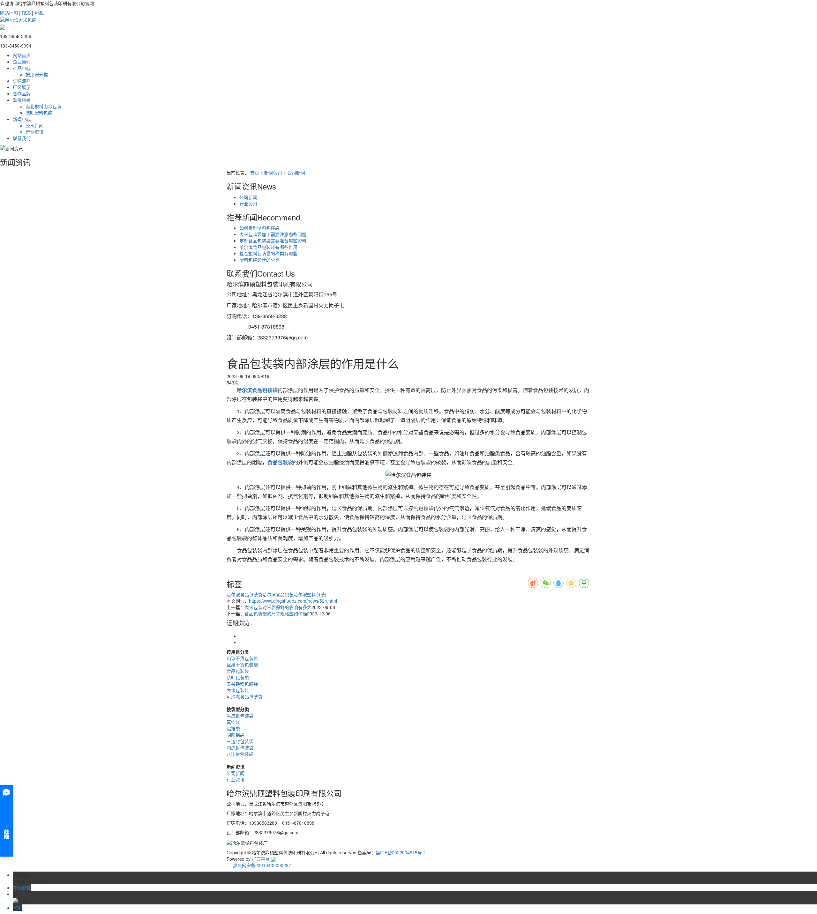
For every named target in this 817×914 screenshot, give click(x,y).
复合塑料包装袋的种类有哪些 (268, 253)
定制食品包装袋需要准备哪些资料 (272, 240)
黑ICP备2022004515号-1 (401, 852)
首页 (254, 172)
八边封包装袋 (240, 754)
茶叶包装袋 (238, 677)
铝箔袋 (233, 728)
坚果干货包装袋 (242, 664)
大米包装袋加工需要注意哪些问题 (272, 234)
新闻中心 (22, 119)
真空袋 (233, 722)
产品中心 (22, 68)
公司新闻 (34, 125)
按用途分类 (37, 74)
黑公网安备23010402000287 (261, 865)
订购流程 (22, 81)
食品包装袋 (238, 671)
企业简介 (22, 61)
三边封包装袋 (240, 741)
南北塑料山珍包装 (43, 106)
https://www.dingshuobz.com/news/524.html (293, 601)
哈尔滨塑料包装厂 (311, 594)
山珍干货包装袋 (242, 658)
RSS (26, 13)
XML (39, 13)
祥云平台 (261, 859)
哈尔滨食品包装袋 (244, 594)
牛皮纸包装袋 (240, 715)
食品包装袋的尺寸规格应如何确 (275, 613)
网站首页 (22, 55)
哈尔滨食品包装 (278, 594)
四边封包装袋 (240, 747)
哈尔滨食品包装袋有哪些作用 (268, 247)
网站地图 (9, 13)
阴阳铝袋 (235, 735)
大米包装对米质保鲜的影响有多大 (277, 607)
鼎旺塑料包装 (39, 112)
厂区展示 (22, 87)
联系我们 (22, 138)
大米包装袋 (238, 690)
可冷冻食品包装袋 (244, 696)
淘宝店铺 (22, 100)
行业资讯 (34, 132)
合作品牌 (22, 93)
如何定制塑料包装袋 (259, 228)
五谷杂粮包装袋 (242, 683)
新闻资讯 (273, 172)
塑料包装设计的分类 (259, 259)
